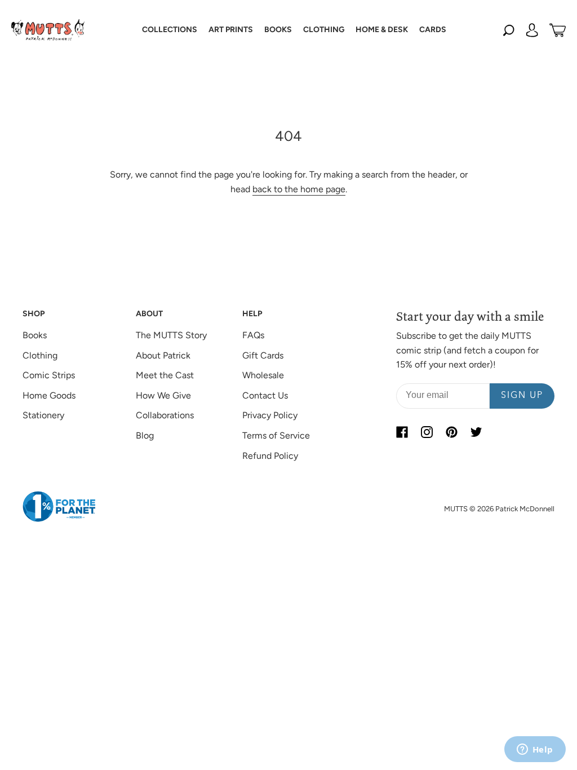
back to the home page (298, 189)
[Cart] (557, 30)
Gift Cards (262, 355)
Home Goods (49, 395)
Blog (145, 435)
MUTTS (456, 509)
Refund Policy (270, 455)
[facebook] (401, 432)
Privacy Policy (270, 415)
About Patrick (163, 355)
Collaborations (165, 415)
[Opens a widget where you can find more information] (535, 750)
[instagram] (426, 432)
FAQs (253, 335)
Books (35, 335)
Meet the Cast (165, 375)
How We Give (163, 395)
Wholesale (263, 375)
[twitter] (476, 432)
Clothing (40, 355)
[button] (169, 30)
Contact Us (265, 395)
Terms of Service (276, 435)
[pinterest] (451, 432)
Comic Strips (49, 375)
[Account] (532, 30)
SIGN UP (522, 395)
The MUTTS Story (171, 335)
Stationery (43, 415)
